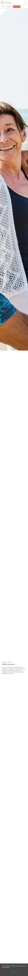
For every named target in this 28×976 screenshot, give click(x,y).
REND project (17, 6)
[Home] (6, 2)
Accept (14, 972)
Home (3, 6)
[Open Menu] (26, 2)
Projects (9, 6)
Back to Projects (7, 662)
